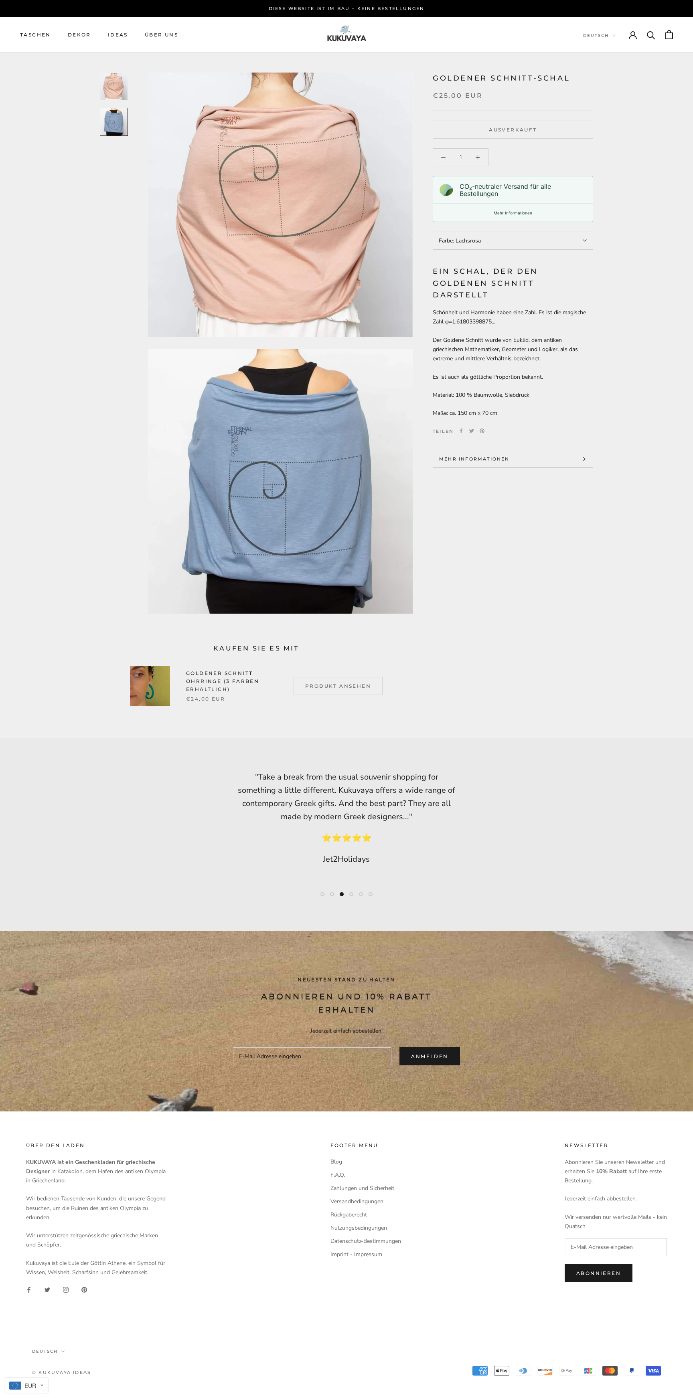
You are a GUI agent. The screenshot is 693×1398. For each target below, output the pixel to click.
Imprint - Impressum (356, 1254)
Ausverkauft (513, 130)
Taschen (35, 35)
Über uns (161, 35)
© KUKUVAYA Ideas (61, 1372)
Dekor (79, 35)
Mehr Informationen (513, 212)
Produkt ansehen (338, 686)
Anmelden (429, 1056)
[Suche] (651, 34)
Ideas (118, 35)
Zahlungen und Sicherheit (362, 1188)
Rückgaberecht (348, 1214)
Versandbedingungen (356, 1201)
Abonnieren (598, 1273)
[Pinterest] (482, 430)
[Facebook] (461, 430)
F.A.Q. (337, 1175)
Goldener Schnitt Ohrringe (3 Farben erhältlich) (222, 681)
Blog (336, 1162)
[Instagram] (66, 1289)
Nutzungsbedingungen (358, 1228)
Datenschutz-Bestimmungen (365, 1241)
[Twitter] (471, 430)
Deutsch (596, 35)
